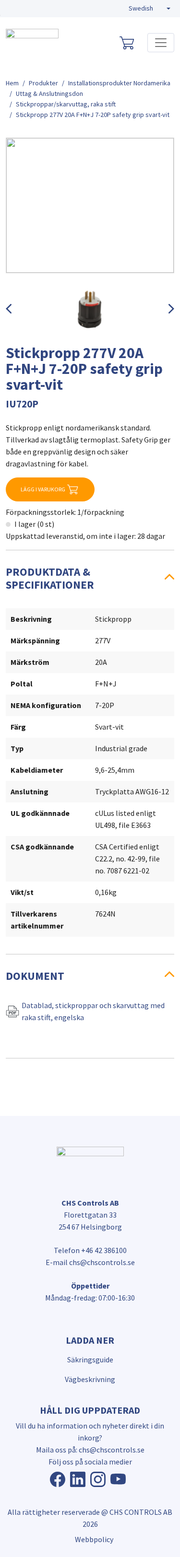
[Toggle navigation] (160, 42)
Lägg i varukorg (43, 489)
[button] (149, 8)
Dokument (35, 976)
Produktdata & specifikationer (50, 578)
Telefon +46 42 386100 (90, 1250)
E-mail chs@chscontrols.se (90, 1262)
